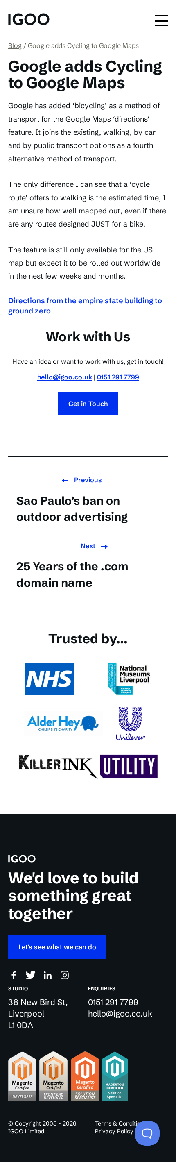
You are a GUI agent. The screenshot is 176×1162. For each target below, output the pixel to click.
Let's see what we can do (57, 947)
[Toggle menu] (161, 20)
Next (88, 546)
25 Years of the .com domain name (72, 574)
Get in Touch (88, 403)
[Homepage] (29, 20)
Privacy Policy (114, 1131)
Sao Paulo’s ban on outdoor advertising (72, 509)
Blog (15, 45)
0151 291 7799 (118, 377)
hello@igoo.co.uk (64, 377)
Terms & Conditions (121, 1123)
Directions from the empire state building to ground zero (85, 305)
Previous (88, 480)
